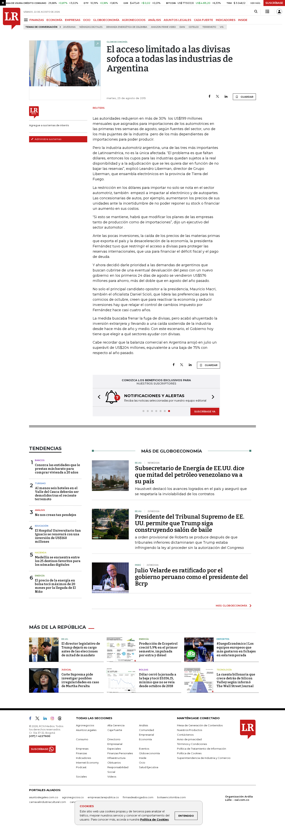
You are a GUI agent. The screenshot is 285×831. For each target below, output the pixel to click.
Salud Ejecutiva (148, 767)
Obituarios (114, 762)
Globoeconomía (149, 753)
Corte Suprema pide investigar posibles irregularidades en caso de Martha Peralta (80, 680)
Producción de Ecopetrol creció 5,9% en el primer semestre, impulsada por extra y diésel (158, 649)
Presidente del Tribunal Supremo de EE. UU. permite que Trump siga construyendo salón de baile (189, 523)
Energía (40, 575)
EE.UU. (64, 639)
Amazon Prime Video (163, 27)
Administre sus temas (47, 139)
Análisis (40, 510)
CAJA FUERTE (203, 20)
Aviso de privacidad (189, 739)
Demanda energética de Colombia (126, 27)
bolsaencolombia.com (171, 797)
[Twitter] (217, 96)
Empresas (82, 748)
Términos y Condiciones (192, 743)
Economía (145, 739)
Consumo (82, 739)
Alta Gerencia (115, 725)
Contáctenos (185, 734)
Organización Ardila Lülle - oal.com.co (239, 798)
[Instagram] (54, 719)
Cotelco (194, 27)
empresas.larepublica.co (103, 797)
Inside (142, 757)
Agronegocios (85, 725)
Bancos (40, 460)
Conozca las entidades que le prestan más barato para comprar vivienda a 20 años (57, 468)
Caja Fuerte (114, 730)
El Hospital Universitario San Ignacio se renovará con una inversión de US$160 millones (58, 536)
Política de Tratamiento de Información (201, 748)
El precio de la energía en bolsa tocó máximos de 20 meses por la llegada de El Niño (55, 586)
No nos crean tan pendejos (55, 515)
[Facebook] (209, 96)
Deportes (223, 639)
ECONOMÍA (54, 20)
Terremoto (209, 27)
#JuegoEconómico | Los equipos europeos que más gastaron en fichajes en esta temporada (236, 649)
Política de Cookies (154, 819)
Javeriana (69, 27)
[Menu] (26, 19)
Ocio (142, 762)
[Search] (255, 12)
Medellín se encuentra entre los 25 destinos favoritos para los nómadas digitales (57, 561)
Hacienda (40, 552)
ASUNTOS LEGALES (177, 20)
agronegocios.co (73, 797)
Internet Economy (87, 762)
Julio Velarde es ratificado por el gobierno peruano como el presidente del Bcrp (191, 577)
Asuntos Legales (86, 730)
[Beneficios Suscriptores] (267, 12)
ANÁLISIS (154, 20)
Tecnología (224, 669)
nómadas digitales (90, 27)
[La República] (11, 18)
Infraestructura (116, 757)
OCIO (86, 20)
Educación (41, 525)
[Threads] (61, 719)
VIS (221, 27)
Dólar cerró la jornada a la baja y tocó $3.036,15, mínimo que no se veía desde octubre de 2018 (157, 680)
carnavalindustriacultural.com (47, 801)
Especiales (114, 748)
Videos (111, 776)
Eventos (144, 748)
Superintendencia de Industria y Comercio (204, 757)
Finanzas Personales (120, 753)
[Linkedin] (226, 96)
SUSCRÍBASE (274, 3)
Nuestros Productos (189, 730)
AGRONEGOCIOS (133, 20)
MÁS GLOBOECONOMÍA (231, 605)
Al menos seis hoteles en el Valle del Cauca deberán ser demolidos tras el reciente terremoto (57, 493)
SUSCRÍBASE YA (204, 411)
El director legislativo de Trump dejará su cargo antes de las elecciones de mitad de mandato (80, 649)
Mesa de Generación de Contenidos (200, 725)
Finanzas (81, 753)
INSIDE (242, 20)
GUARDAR (246, 96)
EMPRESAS (72, 20)
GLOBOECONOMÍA (106, 20)
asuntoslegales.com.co (43, 797)
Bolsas (143, 669)
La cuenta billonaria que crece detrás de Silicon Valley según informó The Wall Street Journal (236, 680)
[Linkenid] (46, 719)
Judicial (66, 669)
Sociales (81, 776)
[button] (98, 397)
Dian (182, 27)
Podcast (81, 767)
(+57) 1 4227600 (39, 736)
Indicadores (83, 757)
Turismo (40, 483)
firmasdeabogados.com (138, 797)
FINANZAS (36, 20)
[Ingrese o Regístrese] (279, 12)
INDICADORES (225, 20)
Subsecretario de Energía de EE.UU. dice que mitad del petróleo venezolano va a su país (189, 475)
